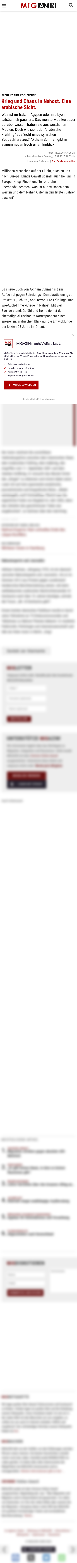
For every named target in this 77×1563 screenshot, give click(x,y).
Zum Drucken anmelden (63, 161)
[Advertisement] (38, 50)
